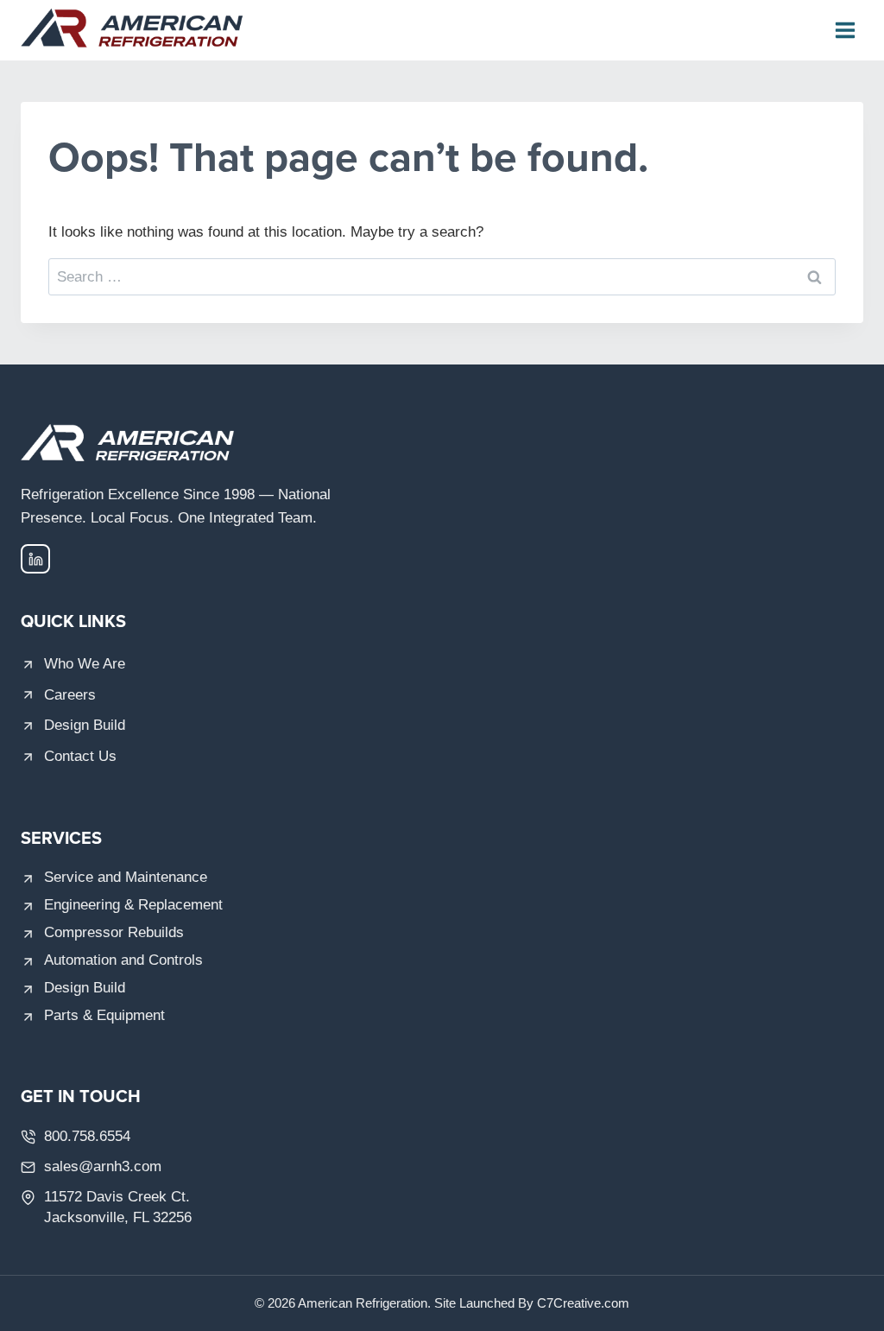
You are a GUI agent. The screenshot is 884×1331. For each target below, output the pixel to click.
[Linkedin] (35, 559)
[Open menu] (844, 30)
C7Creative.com (583, 1303)
